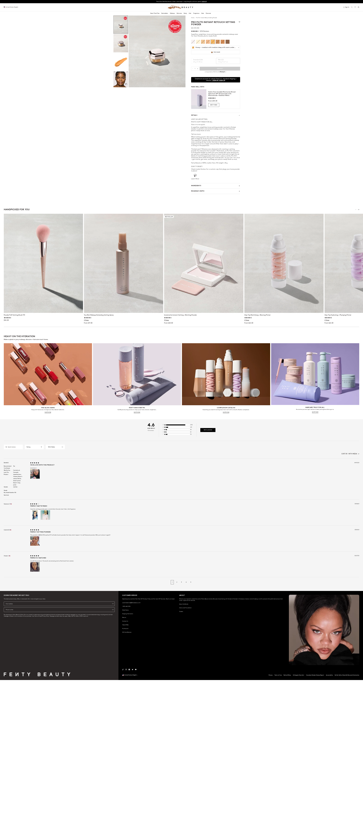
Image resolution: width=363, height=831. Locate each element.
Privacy (271, 675)
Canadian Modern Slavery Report (315, 675)
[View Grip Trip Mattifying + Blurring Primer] (284, 263)
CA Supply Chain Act (298, 675)
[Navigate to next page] (357, 582)
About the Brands (183, 604)
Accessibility (329, 675)
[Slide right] (358, 209)
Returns (124, 617)
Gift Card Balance (126, 632)
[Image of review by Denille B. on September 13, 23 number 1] (35, 474)
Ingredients (196, 185)
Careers (181, 611)
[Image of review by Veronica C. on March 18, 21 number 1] (35, 515)
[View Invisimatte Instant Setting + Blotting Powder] (203, 263)
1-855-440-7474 (126, 606)
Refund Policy (287, 675)
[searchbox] (15, 447)
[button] (157, 51)
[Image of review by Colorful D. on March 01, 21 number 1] (35, 541)
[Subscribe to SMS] (113, 610)
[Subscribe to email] (113, 604)
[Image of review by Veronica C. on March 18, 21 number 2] (45, 515)
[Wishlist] (355, 7)
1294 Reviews (204, 31)
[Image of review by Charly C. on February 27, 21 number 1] (35, 567)
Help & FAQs (125, 624)
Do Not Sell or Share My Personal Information (347, 675)
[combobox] (34, 447)
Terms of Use (278, 675)
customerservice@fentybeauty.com (131, 602)
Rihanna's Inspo (197, 191)
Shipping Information (127, 613)
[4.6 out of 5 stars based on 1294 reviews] (195, 31)
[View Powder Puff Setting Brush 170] (43, 263)
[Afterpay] (222, 71)
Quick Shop (123, 309)
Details (194, 115)
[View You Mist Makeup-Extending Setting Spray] (123, 263)
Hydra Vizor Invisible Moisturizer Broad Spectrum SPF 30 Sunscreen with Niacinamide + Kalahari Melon (221, 93)
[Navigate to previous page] (6, 582)
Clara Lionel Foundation (185, 607)
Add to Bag (213, 104)
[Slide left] (356, 209)
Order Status (125, 610)
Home (193, 17)
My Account (125, 628)
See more (6, 495)
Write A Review (208, 430)
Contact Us (125, 621)
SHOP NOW (48, 412)
